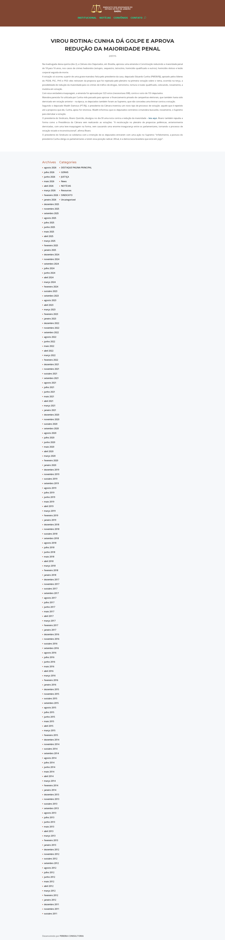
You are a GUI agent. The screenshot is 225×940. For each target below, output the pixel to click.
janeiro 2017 (50, 629)
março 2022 (49, 355)
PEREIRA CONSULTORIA (72, 936)
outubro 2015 (50, 698)
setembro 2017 (51, 593)
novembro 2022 (51, 327)
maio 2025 (49, 231)
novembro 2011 (51, 909)
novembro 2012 (51, 854)
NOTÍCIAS (66, 185)
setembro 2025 (51, 213)
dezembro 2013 (51, 794)
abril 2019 (48, 506)
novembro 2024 (51, 259)
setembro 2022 (51, 332)
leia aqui (153, 118)
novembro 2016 (51, 638)
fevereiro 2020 (51, 460)
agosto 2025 (50, 218)
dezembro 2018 (51, 524)
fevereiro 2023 (51, 314)
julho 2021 (49, 387)
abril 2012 (48, 886)
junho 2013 (49, 822)
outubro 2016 (50, 643)
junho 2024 (49, 272)
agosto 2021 (50, 382)
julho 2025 (49, 222)
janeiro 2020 (50, 465)
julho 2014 (49, 762)
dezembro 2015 (51, 689)
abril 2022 (48, 350)
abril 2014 (48, 776)
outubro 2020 (50, 423)
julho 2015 (49, 712)
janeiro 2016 (50, 684)
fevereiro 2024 (51, 286)
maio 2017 (49, 611)
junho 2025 (49, 227)
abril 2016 (48, 671)
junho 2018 (49, 552)
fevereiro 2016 (51, 680)
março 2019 (49, 510)
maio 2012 (49, 881)
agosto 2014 (50, 758)
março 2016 (49, 675)
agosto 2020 (50, 433)
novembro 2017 (51, 584)
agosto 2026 (50, 167)
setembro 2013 (51, 808)
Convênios (121, 17)
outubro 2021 (50, 373)
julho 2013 (49, 817)
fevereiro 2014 (51, 785)
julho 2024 (49, 268)
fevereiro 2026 (51, 195)
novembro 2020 (51, 419)
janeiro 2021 (50, 410)
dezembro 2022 (51, 323)
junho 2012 (49, 877)
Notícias (105, 17)
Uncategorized (68, 199)
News (64, 181)
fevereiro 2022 (51, 359)
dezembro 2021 (51, 364)
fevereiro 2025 (51, 245)
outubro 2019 (50, 478)
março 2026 (49, 190)
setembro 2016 (51, 648)
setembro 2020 (51, 428)
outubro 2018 (50, 533)
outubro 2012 (50, 858)
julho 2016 (49, 657)
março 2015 (49, 730)
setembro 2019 (51, 483)
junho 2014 (49, 767)
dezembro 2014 (51, 739)
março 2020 (49, 455)
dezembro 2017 (51, 579)
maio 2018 (49, 556)
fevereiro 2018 (51, 570)
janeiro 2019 (50, 520)
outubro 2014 (50, 748)
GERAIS (64, 172)
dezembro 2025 (51, 204)
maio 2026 (49, 181)
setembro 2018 (51, 538)
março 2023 (49, 309)
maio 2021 (49, 396)
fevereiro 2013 (51, 840)
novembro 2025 (51, 208)
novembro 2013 (51, 799)
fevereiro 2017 (51, 625)
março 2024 (49, 282)
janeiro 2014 (50, 790)
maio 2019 (49, 501)
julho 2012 (49, 872)
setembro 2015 (51, 703)
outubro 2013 (50, 803)
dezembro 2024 (51, 254)
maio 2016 (49, 666)
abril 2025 (48, 236)
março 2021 (49, 405)
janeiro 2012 (50, 899)
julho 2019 (49, 492)
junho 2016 (49, 661)
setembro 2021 (51, 378)
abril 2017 (48, 616)
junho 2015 (49, 716)
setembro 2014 (51, 753)
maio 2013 (49, 826)
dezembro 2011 (51, 904)
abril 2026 (48, 185)
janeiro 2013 (50, 845)
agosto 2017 (50, 597)
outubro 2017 (50, 588)
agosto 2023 (50, 300)
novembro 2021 (51, 368)
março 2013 (49, 835)
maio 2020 (49, 446)
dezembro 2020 (51, 414)
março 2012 (49, 890)
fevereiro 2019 (51, 515)
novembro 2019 (51, 474)
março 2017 (49, 620)
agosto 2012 (50, 867)
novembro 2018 (51, 529)
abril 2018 (48, 561)
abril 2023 (48, 305)
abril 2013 (48, 831)
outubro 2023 (50, 291)
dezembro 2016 (51, 634)
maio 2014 (49, 771)
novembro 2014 (51, 744)
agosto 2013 (50, 812)
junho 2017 (49, 607)
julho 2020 (49, 437)
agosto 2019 (50, 488)
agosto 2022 (50, 337)
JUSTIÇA (65, 176)
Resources (66, 190)
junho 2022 (49, 341)
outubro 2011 (50, 913)
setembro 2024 (51, 263)
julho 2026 (49, 172)
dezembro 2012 (51, 849)
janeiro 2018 (50, 575)
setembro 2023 (51, 295)
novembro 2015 (51, 693)
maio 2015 (49, 721)
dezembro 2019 (51, 469)
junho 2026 (49, 176)
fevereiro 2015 (51, 735)
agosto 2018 (50, 542)
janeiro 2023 (50, 318)
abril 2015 (48, 725)
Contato (136, 17)
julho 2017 (49, 602)
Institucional (87, 17)
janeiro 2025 (50, 250)
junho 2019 (49, 497)
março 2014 (49, 780)
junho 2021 (49, 391)
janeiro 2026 (50, 199)
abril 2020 (48, 451)
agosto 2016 (50, 652)
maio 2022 (49, 346)
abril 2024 (48, 277)
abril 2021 (48, 401)
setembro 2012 (51, 863)
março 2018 (49, 565)
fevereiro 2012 (51, 895)
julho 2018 (49, 547)
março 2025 (49, 240)
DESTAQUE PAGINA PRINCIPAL (76, 167)
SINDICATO (67, 195)
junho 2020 (49, 442)
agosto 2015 (50, 707)
